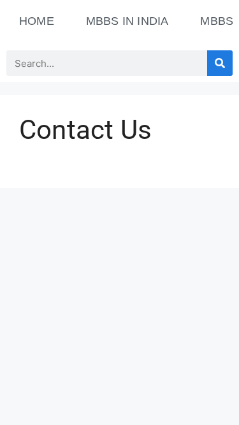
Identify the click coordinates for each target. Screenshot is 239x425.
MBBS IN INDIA (127, 21)
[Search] (220, 63)
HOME (36, 21)
